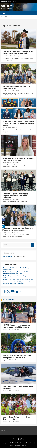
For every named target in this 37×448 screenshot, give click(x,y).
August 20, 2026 (7, 390)
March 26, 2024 (7, 199)
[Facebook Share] (3, 219)
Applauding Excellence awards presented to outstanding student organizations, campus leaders (18, 123)
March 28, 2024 (7, 162)
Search (32, 245)
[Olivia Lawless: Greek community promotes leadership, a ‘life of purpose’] (18, 145)
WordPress (24, 445)
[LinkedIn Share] (3, 226)
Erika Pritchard (16, 329)
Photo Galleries (8, 300)
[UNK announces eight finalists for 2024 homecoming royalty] (18, 74)
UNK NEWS (7, 5)
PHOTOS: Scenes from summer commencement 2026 (18, 280)
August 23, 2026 (7, 360)
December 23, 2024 (8, 55)
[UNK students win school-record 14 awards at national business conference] (18, 215)
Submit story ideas (8, 256)
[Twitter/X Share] (3, 222)
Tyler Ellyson (17, 55)
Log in (3, 430)
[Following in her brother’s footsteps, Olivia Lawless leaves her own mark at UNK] (18, 39)
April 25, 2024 (6, 127)
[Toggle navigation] (3, 13)
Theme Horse (30, 443)
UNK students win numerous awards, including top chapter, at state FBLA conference (15, 195)
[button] (3, 230)
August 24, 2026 (7, 329)
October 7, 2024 (7, 90)
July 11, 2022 (6, 232)
